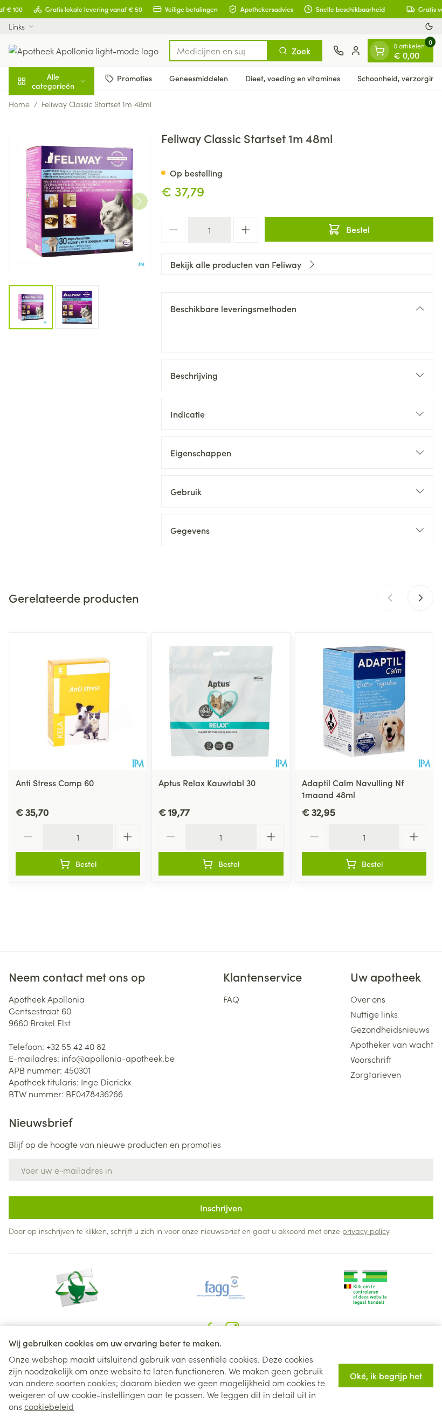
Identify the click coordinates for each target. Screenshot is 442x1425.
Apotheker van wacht (391, 1044)
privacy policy (365, 1230)
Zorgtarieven (375, 1074)
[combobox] (218, 50)
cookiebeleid (49, 1406)
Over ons (367, 999)
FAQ (231, 999)
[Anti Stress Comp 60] (78, 701)
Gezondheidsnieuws (390, 1029)
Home (19, 103)
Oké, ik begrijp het (386, 1375)
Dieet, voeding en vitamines (292, 78)
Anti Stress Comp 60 (55, 782)
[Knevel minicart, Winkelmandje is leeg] (379, 50)
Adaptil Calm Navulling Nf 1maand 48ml (353, 788)
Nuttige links (374, 1014)
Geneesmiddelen (198, 78)
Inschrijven (221, 1208)
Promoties (134, 78)
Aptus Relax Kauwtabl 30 (206, 782)
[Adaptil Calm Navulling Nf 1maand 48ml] (364, 701)
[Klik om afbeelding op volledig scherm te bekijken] (79, 201)
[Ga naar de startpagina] (83, 51)
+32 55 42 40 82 (76, 1046)
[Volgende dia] (420, 598)
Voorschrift (370, 1059)
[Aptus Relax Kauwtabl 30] (220, 701)
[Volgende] (139, 201)
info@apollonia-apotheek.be (118, 1058)
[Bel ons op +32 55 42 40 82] (338, 50)
